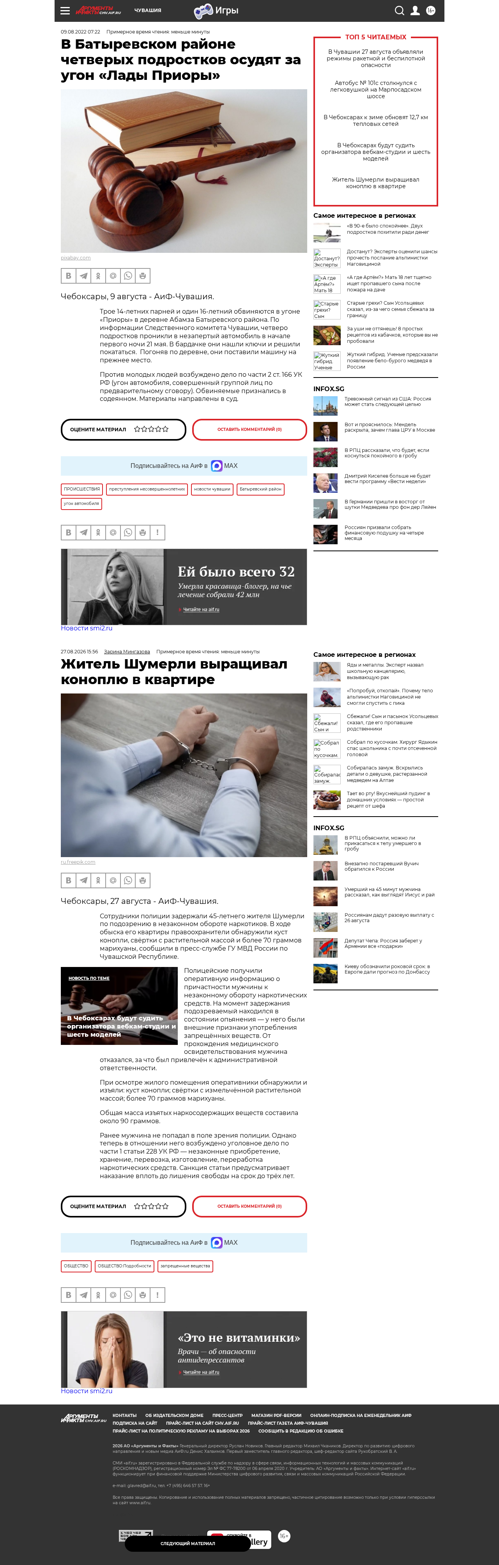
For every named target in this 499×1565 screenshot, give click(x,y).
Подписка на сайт (135, 1423)
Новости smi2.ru (87, 628)
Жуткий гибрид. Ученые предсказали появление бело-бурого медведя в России (392, 360)
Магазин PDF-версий (276, 1415)
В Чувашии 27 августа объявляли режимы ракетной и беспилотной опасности (376, 59)
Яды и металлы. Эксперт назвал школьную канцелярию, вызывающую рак (385, 671)
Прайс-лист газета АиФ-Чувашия (288, 1423)
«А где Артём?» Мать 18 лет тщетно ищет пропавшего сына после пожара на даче (389, 283)
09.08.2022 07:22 (80, 32)
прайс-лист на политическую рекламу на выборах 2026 (181, 1431)
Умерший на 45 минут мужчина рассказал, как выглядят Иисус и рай (390, 892)
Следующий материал (188, 1543)
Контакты (124, 1415)
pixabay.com (76, 258)
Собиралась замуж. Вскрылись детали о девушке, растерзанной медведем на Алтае (387, 774)
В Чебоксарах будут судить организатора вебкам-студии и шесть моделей (375, 152)
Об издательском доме (174, 1415)
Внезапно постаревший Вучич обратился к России (382, 866)
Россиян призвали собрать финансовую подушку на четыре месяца (384, 533)
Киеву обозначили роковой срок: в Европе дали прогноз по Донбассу (387, 969)
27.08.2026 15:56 (79, 652)
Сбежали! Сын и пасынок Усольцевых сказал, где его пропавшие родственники (392, 722)
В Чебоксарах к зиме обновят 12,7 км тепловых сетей (376, 120)
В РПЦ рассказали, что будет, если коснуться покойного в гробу (387, 453)
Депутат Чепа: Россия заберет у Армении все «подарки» (383, 943)
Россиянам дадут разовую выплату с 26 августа (389, 917)
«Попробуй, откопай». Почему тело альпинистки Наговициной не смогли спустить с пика (390, 697)
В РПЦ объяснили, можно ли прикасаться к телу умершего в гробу (383, 843)
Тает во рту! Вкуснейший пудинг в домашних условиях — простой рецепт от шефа (388, 799)
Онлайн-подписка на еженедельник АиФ (361, 1415)
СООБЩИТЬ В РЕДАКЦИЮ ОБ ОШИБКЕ (300, 1431)
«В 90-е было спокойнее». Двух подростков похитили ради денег (388, 229)
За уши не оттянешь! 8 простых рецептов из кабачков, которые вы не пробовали (392, 335)
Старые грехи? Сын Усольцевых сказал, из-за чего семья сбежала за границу (390, 309)
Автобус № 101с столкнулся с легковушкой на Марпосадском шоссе (375, 90)
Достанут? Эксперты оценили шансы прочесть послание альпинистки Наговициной (392, 258)
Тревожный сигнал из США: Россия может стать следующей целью (388, 401)
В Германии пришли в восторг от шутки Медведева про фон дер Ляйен (390, 504)
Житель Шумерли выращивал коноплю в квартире (375, 183)
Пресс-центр (227, 1415)
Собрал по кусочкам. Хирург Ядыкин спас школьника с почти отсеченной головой (392, 748)
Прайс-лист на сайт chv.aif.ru (202, 1423)
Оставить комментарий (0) (250, 429)
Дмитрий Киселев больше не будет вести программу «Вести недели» (388, 478)
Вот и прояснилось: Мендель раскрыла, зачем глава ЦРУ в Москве (390, 427)
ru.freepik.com (78, 862)
